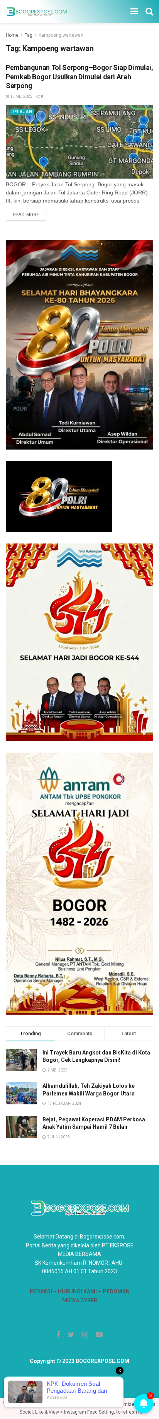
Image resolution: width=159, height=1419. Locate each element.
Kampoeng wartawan (61, 35)
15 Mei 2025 (20, 96)
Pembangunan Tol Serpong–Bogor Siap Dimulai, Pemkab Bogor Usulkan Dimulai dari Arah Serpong (79, 76)
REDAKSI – (44, 1291)
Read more (26, 214)
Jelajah (21, 111)
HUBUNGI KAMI (77, 1291)
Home (12, 35)
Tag (28, 35)
